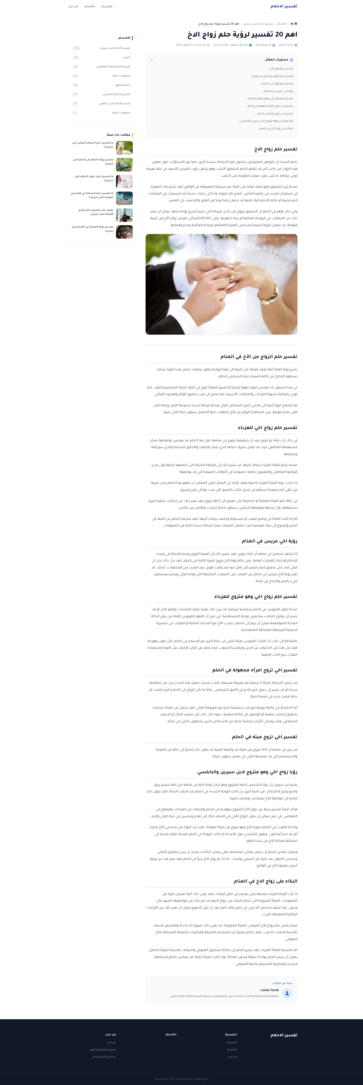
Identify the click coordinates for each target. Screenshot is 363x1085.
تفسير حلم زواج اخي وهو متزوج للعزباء (270, 98)
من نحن (73, 6)
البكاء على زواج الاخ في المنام (276, 128)
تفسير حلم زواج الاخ (281, 68)
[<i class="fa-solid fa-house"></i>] (294, 24)
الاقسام (90, 6)
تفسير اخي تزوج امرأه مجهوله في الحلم (270, 106)
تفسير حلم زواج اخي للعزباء (277, 83)
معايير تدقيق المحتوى (103, 1049)
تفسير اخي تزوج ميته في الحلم (275, 113)
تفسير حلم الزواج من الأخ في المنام (272, 76)
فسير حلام (284, 7)
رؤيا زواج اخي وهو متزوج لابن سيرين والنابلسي (266, 121)
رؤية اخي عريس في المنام (278, 91)
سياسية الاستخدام (104, 1057)
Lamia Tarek (285, 45)
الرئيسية (106, 6)
